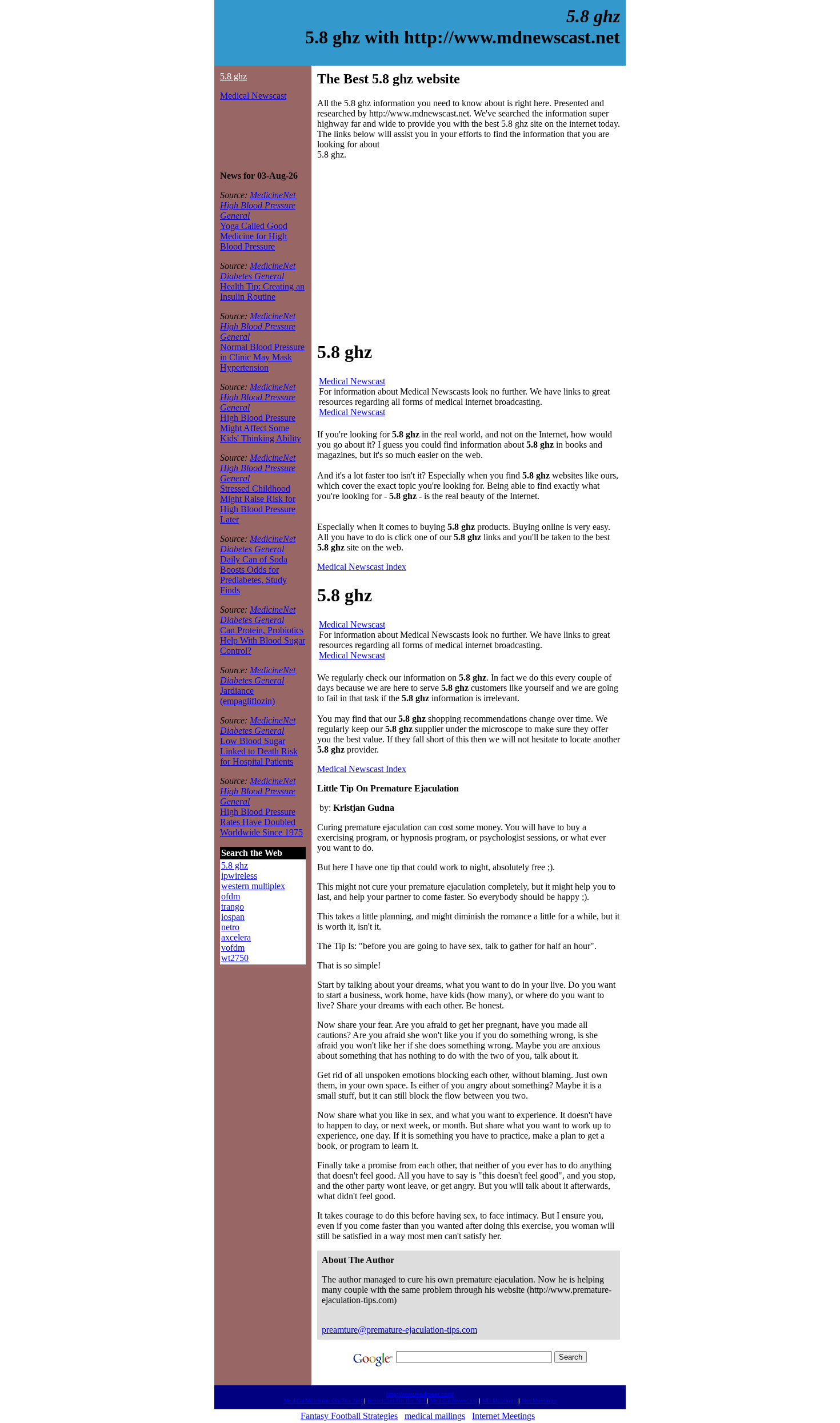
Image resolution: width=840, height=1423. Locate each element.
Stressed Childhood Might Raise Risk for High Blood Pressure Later (257, 504)
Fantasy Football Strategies (349, 1416)
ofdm (230, 896)
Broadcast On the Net (396, 1400)
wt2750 (235, 958)
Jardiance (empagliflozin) (247, 696)
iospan (233, 917)
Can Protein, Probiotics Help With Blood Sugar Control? (262, 640)
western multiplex (253, 886)
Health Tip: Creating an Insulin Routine (262, 292)
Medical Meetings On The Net (323, 1400)
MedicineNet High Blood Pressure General (257, 205)
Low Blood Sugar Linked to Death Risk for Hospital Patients (259, 751)
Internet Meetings (503, 1416)
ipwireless (239, 876)
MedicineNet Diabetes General (257, 271)
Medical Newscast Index (361, 567)
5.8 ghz (233, 76)
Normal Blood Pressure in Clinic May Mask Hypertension (262, 357)
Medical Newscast (253, 96)
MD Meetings (499, 1400)
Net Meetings (539, 1400)
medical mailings (435, 1416)
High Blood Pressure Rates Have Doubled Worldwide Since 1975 (261, 822)
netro (230, 927)
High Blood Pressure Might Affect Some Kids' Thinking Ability (260, 428)
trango (232, 906)
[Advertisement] (254, 136)
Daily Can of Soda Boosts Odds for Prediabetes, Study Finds (253, 574)
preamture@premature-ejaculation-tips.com (399, 1329)
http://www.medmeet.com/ (420, 1394)
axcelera (236, 937)
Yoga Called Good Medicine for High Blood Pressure (253, 236)
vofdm (233, 947)
